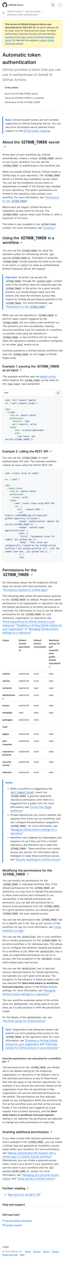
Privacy (37, 1251)
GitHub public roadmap (36, 130)
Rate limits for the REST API (24, 1194)
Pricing (55, 1251)
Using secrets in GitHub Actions (36, 1178)
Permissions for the (25, 306)
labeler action (48, 376)
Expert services (10, 1254)
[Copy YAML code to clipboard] (58, 393)
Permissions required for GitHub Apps (25, 589)
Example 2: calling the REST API (25, 451)
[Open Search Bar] (52, 4)
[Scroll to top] (58, 1259)
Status (46, 1251)
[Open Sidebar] (3, 13)
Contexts (49, 227)
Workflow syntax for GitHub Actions (24, 1020)
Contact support (13, 1225)
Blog (22, 1254)
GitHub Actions (14, 11)
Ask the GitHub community (18, 1220)
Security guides (33, 11)
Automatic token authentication (22, 14)
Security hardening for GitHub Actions (38, 859)
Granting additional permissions (25, 1132)
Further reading (13, 1188)
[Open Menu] (60, 4)
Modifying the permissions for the (27, 872)
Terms (28, 1251)
